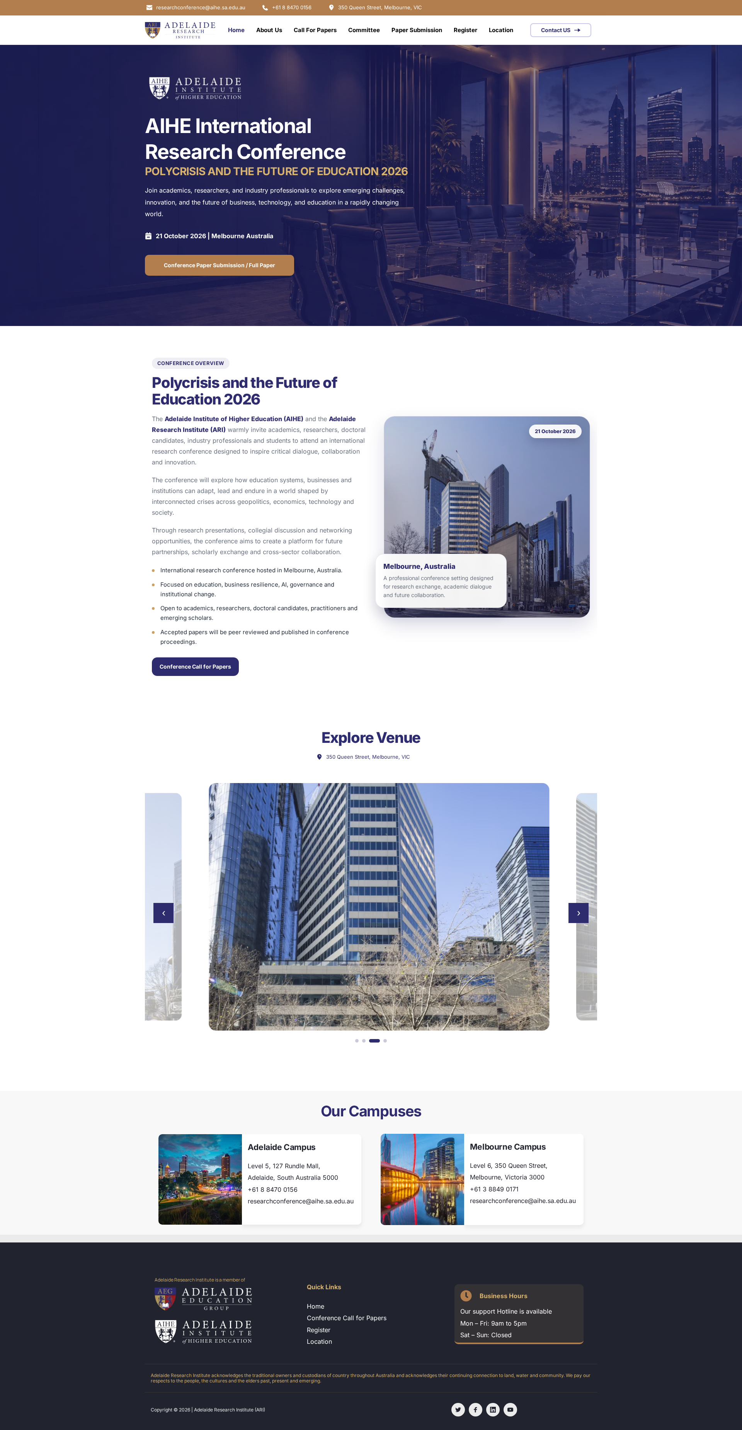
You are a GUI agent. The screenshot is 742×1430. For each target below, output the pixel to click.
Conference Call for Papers (195, 666)
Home (315, 1306)
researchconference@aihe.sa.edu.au (301, 1201)
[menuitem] (236, 30)
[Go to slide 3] (374, 1041)
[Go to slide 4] (385, 1041)
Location (320, 1341)
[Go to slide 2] (364, 1041)
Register (318, 1330)
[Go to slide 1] (357, 1041)
